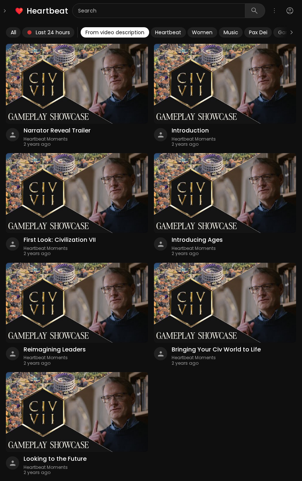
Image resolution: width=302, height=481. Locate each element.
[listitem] (42, 11)
